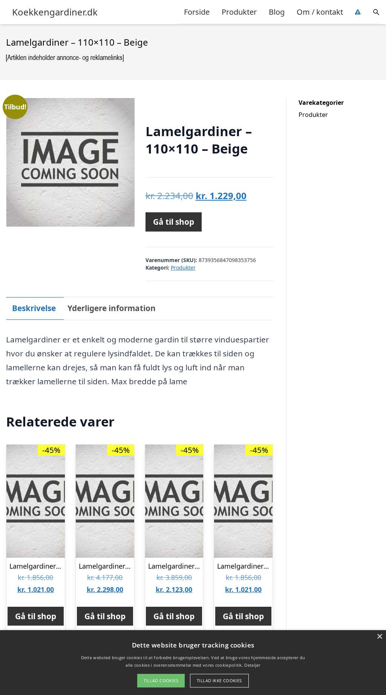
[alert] (193, 662)
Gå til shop (173, 221)
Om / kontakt (320, 12)
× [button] (379, 637)
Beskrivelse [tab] (34, 308)
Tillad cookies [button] (161, 680)
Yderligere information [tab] (111, 308)
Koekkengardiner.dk (55, 12)
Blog (277, 12)
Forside (197, 12)
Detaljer (252, 665)
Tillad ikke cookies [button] (219, 680)
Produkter (239, 12)
